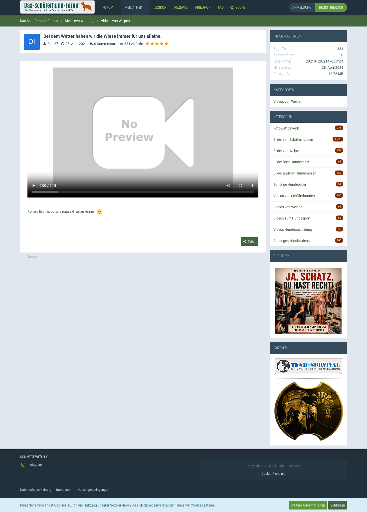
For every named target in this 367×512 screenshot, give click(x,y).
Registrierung (331, 7)
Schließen (337, 505)
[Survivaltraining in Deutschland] (307, 367)
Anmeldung (302, 7)
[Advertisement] (143, 293)
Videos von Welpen (287, 102)
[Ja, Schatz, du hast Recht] (308, 301)
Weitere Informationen (308, 505)
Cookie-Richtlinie (273, 474)
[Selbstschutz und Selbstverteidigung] (308, 411)
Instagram (34, 464)
